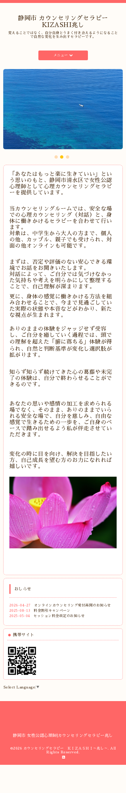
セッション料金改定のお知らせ (59, 616)
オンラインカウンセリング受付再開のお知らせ (72, 605)
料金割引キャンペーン (52, 610)
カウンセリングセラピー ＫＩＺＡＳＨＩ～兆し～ (65, 748)
